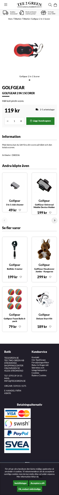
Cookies (35, 372)
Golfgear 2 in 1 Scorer (40, 19)
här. (40, 476)
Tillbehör (17, 19)
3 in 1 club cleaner (15, 204)
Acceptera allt (38, 483)
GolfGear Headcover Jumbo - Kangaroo (44, 270)
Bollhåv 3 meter (15, 269)
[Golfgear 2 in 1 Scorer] (29, 80)
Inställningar (21, 483)
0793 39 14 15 (15, 375)
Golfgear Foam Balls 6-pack (15, 319)
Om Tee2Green (39, 360)
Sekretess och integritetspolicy (39, 368)
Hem (10, 19)
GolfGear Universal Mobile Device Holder (44, 205)
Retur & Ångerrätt (40, 365)
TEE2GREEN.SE (11, 357)
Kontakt (35, 357)
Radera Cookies (39, 375)
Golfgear (13, 87)
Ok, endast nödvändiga (29, 489)
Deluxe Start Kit (44, 318)
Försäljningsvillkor (40, 362)
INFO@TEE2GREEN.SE (15, 381)
